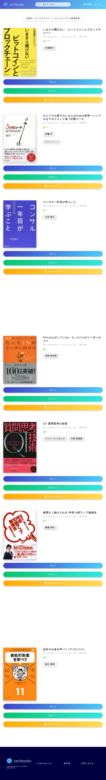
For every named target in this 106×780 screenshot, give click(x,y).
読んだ (53, 82)
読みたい (53, 91)
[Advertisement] (53, 305)
